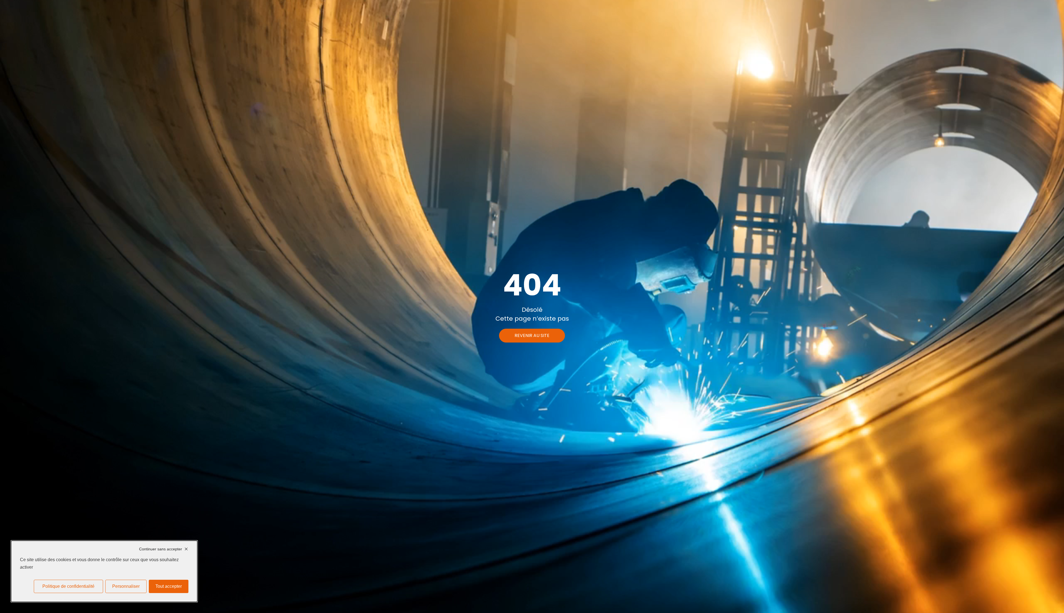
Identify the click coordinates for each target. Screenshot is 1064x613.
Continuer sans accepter (160, 549)
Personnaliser (126, 586)
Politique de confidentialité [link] (68, 586)
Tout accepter (168, 586)
